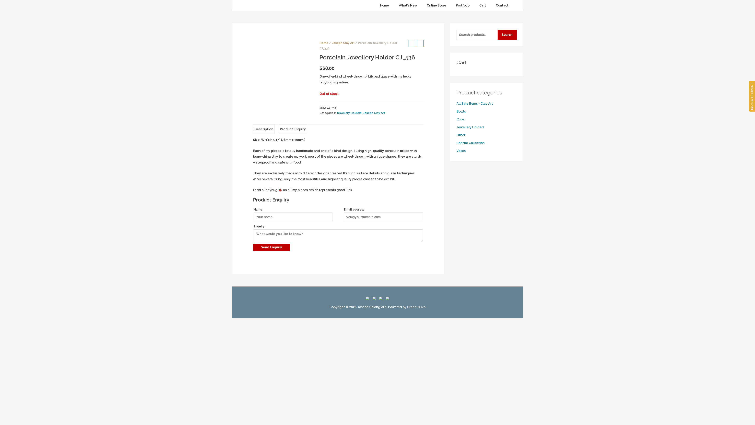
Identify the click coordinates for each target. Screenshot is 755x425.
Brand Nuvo (416, 307)
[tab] (264, 129)
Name (258, 209)
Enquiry (259, 226)
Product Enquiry (293, 129)
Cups (460, 119)
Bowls (461, 111)
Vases (461, 151)
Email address (354, 209)
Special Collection (471, 143)
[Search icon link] (241, 5)
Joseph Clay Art (343, 42)
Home (323, 42)
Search (507, 35)
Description (263, 129)
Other (461, 135)
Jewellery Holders (349, 113)
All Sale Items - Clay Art (475, 103)
